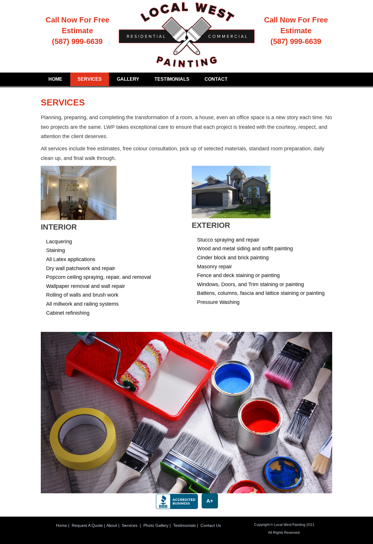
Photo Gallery (155, 525)
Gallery (128, 79)
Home (55, 79)
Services (90, 79)
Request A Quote (87, 525)
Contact (216, 79)
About (111, 525)
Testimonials (171, 79)
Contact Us (210, 525)
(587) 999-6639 (77, 41)
